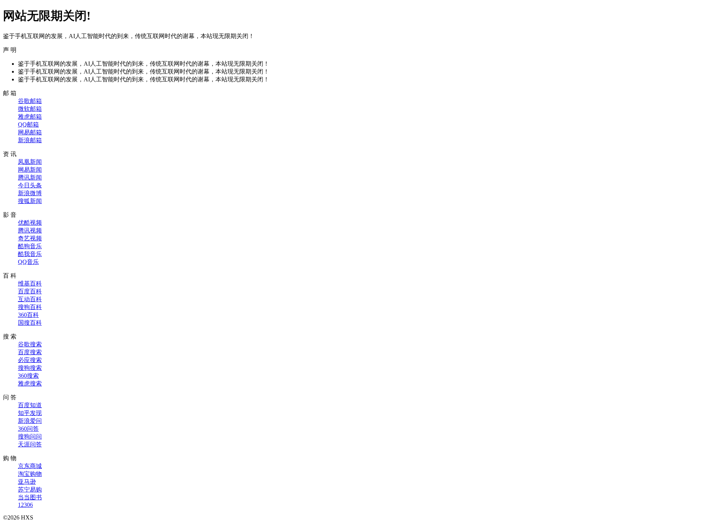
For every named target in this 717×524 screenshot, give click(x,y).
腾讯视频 (30, 230)
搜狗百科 (30, 307)
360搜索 (28, 375)
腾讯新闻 (30, 177)
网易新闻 (30, 169)
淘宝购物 (30, 474)
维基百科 (30, 283)
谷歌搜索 (30, 344)
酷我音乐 (30, 254)
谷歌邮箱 (30, 101)
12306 (25, 505)
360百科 (28, 315)
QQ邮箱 (28, 124)
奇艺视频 (30, 238)
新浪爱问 (30, 421)
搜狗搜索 (30, 368)
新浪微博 (30, 193)
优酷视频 (30, 222)
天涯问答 (30, 444)
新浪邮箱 (30, 140)
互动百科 (30, 299)
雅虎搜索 (30, 383)
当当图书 (30, 497)
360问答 (28, 428)
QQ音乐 (28, 262)
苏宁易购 (30, 489)
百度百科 (30, 291)
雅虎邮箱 (30, 116)
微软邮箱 (30, 109)
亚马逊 (27, 481)
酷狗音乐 (30, 246)
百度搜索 (30, 352)
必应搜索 (30, 360)
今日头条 (30, 185)
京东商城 (30, 466)
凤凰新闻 (30, 162)
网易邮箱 (30, 132)
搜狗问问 (30, 436)
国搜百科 (30, 322)
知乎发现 (30, 413)
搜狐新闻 (30, 201)
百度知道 (30, 405)
